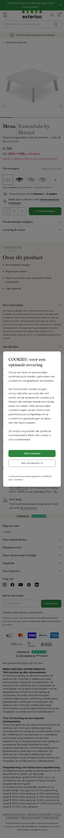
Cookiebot (18, 479)
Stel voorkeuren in (32, 463)
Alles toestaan (32, 453)
